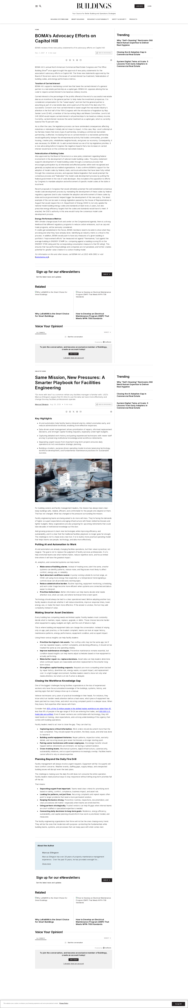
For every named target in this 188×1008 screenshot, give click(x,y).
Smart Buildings (77, 19)
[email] (81, 60)
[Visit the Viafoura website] (107, 342)
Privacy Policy (63, 1003)
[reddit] (77, 60)
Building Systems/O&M (59, 19)
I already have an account (73, 358)
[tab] (40, 332)
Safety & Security (119, 19)
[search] (40, 6)
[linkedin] (70, 60)
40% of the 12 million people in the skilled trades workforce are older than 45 (79, 716)
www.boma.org (42, 257)
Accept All (178, 1004)
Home (37, 29)
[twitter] (74, 60)
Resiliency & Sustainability (98, 19)
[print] (111, 60)
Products (133, 19)
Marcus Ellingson (41, 404)
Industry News (40, 371)
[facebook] (66, 60)
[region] (73, 337)
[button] (36, 6)
